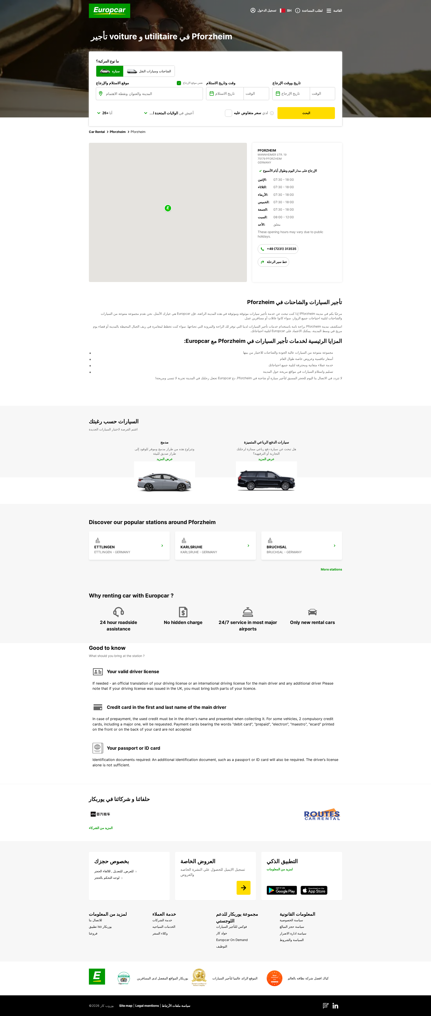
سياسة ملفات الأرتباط (176, 1005)
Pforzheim (118, 132)
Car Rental (97, 132)
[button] (168, 208)
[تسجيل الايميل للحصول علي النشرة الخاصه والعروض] (244, 888)
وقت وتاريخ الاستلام (220, 83)
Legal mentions (147, 1005)
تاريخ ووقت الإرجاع (287, 83)
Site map (125, 1005)
